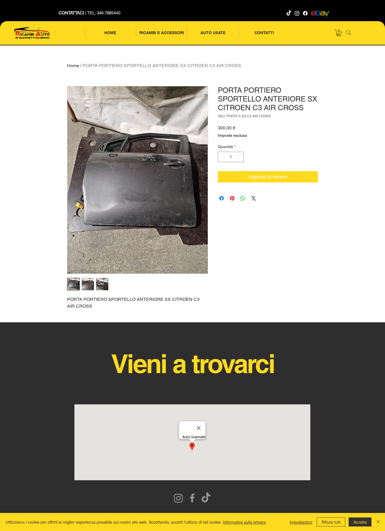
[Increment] (239, 157)
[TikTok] (289, 13)
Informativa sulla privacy (244, 522)
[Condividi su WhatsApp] (243, 198)
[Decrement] (222, 157)
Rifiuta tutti (331, 522)
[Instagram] (297, 13)
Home (73, 65)
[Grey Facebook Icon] (192, 498)
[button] (339, 33)
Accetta (360, 522)
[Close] (378, 521)
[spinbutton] (231, 157)
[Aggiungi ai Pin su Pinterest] (232, 198)
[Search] (349, 33)
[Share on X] (253, 198)
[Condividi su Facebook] (221, 198)
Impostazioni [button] (301, 522)
